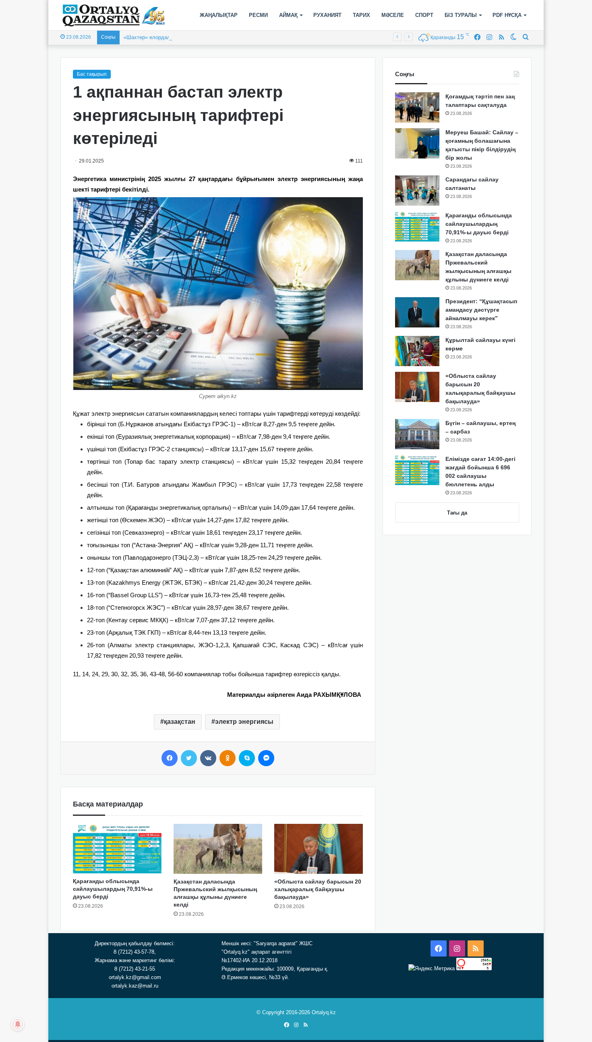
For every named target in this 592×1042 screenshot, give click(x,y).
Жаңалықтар (219, 15)
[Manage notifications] (17, 1024)
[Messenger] (266, 758)
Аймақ (288, 15)
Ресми (258, 15)
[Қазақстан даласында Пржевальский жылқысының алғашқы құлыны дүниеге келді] (218, 849)
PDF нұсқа (507, 15)
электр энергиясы (244, 721)
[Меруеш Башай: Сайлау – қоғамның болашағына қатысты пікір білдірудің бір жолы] (417, 143)
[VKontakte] (208, 758)
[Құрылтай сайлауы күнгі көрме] (417, 351)
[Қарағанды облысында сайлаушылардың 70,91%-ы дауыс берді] (117, 849)
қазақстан (179, 721)
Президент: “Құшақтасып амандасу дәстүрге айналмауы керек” (481, 309)
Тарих (361, 15)
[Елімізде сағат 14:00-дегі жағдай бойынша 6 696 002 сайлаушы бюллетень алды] (417, 470)
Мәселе (392, 15)
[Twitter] (189, 758)
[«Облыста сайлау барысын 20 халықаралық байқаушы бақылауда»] (318, 849)
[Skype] (247, 758)
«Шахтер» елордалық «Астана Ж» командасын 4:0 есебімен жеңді (205, 37)
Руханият (327, 15)
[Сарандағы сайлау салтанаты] (417, 190)
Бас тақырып (92, 74)
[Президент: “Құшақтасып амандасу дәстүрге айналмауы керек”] (417, 312)
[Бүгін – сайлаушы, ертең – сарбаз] (417, 434)
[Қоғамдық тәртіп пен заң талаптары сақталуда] (417, 107)
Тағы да (457, 513)
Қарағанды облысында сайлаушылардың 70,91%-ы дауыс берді (113, 889)
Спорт (424, 15)
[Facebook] (169, 758)
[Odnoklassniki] (227, 758)
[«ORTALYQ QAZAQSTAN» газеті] (113, 15)
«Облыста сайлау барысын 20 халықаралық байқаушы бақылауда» (317, 889)
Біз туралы (461, 15)
